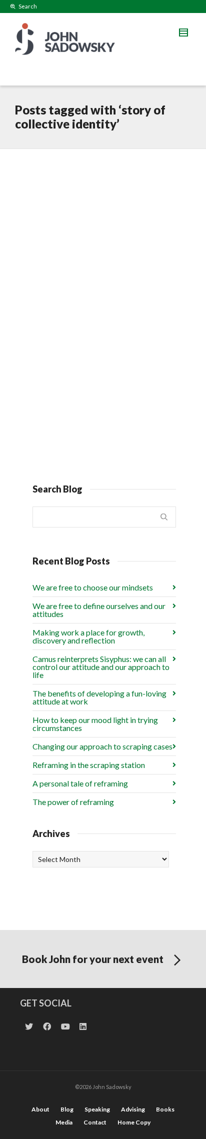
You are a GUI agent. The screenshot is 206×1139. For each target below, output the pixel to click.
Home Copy (134, 1122)
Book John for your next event (93, 959)
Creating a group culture (96, 325)
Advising (133, 1109)
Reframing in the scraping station (88, 765)
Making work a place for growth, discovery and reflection (88, 636)
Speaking (97, 1109)
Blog (67, 1109)
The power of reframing (73, 801)
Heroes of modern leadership (83, 183)
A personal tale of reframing (80, 783)
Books (165, 1109)
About (41, 1109)
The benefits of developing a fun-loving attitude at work (99, 697)
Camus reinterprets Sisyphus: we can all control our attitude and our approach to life (101, 667)
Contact (95, 1122)
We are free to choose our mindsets (92, 587)
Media (64, 1122)
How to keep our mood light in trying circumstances (95, 723)
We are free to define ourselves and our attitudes (99, 609)
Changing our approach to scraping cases (102, 746)
